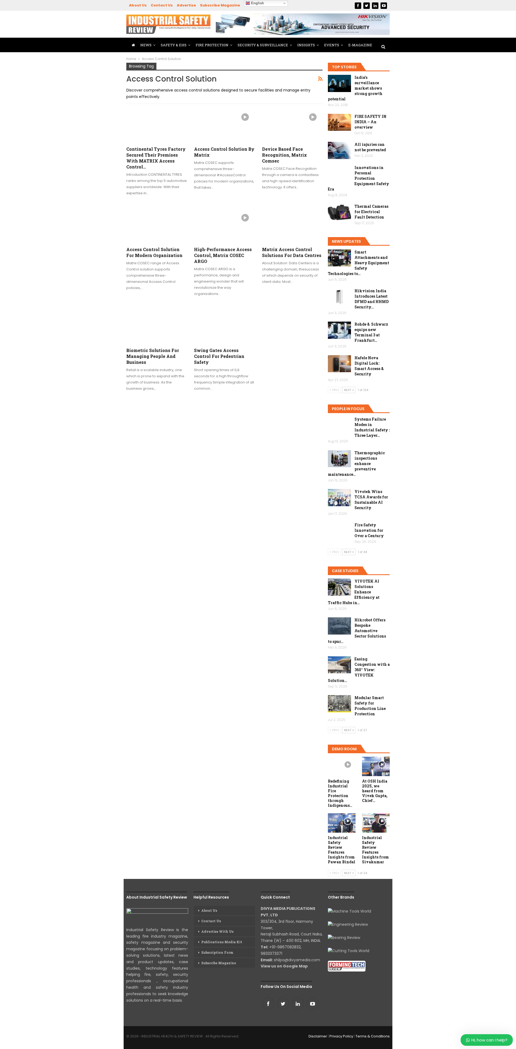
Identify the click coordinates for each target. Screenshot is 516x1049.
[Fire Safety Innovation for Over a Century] (339, 531)
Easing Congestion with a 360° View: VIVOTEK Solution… (359, 669)
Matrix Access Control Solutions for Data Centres (291, 252)
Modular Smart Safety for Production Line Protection (370, 705)
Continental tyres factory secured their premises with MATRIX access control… (156, 158)
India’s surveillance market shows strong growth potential (355, 88)
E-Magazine (360, 45)
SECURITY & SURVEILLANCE (263, 45)
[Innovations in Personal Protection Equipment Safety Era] (339, 173)
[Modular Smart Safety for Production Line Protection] (339, 703)
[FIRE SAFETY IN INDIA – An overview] (339, 122)
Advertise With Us (217, 931)
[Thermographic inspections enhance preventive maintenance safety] (339, 458)
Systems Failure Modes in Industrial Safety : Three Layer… (372, 427)
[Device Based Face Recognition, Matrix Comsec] (292, 125)
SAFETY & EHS (174, 45)
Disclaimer (318, 1036)
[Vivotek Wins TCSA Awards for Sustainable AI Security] (339, 497)
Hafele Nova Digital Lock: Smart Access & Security (369, 365)
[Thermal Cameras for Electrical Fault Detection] (339, 212)
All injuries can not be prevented (370, 147)
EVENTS (331, 45)
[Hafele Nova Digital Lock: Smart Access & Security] (339, 363)
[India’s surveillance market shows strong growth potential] (339, 83)
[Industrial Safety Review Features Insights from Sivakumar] (376, 823)
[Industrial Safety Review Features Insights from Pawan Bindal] (342, 823)
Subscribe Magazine (220, 5)
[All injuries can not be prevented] (339, 150)
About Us (138, 5)
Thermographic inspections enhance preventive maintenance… (356, 463)
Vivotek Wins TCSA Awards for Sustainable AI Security (371, 499)
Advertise (186, 5)
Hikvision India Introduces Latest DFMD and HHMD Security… (371, 298)
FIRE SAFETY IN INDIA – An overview (370, 122)
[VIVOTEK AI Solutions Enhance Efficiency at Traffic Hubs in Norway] (339, 587)
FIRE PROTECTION (212, 45)
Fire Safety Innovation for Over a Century (369, 530)
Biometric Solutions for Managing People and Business (152, 356)
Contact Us (162, 5)
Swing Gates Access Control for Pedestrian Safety (219, 356)
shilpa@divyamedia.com (297, 960)
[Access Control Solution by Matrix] (224, 125)
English (257, 3)
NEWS (146, 45)
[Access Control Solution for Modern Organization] (156, 225)
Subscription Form (217, 952)
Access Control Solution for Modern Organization (154, 252)
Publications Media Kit (221, 942)
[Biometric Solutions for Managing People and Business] (156, 326)
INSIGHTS (306, 45)
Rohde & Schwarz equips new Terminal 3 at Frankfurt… (371, 332)
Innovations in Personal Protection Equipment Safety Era (358, 178)
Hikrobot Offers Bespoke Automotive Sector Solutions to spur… (357, 630)
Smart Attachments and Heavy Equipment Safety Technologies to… (358, 262)
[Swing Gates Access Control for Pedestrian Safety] (224, 326)
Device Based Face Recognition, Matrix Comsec (284, 155)
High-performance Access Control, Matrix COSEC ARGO (223, 255)
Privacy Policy (341, 1036)
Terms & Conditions (373, 1036)
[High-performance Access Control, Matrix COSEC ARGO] (224, 225)
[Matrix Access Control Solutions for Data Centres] (292, 225)
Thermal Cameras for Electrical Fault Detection (371, 212)
